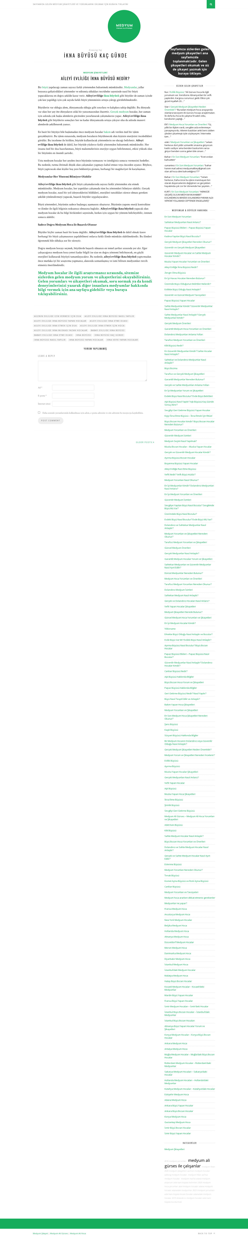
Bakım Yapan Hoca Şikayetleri (179, 704)
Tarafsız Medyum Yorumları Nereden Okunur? (188, 584)
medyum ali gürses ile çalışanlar (187, 1163)
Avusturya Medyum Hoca (177, 914)
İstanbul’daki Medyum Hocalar (180, 970)
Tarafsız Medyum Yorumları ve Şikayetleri (185, 542)
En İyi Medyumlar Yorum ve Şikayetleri (183, 390)
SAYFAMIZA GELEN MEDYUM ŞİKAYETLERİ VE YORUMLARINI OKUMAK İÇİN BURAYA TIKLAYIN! (80, 4)
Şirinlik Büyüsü (171, 805)
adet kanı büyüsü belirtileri (185, 1182)
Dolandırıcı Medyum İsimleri (178, 589)
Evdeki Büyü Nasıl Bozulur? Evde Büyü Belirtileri (188, 396)
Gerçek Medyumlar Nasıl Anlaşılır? (181, 553)
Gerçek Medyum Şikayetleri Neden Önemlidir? (187, 749)
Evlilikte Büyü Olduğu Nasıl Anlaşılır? (182, 289)
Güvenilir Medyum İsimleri (177, 435)
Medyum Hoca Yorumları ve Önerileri (188, 124)
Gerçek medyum (119, 112)
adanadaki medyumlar (182, 1190)
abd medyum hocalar (188, 1186)
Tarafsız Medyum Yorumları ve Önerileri (184, 339)
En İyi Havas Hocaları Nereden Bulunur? (184, 278)
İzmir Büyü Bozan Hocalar (177, 1127)
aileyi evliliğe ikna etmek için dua (55, 325)
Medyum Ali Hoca (78, 1233)
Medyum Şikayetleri (95, 72)
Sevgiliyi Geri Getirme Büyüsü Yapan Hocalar (187, 410)
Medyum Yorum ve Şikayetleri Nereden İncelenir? (189, 755)
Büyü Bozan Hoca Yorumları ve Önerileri (184, 841)
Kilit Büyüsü (170, 830)
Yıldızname (170, 628)
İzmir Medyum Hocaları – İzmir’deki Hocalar (186, 1006)
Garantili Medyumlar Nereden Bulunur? (184, 379)
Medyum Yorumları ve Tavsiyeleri (181, 892)
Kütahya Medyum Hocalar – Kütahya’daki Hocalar (189, 1088)
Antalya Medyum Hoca (175, 1048)
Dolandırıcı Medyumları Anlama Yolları (183, 334)
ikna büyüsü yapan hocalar (86, 340)
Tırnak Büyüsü (171, 875)
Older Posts (144, 442)
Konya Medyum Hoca (175, 1116)
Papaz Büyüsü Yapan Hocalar (179, 300)
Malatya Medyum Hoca (176, 975)
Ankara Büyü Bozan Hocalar (178, 1111)
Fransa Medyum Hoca (175, 908)
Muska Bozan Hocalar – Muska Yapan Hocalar (188, 446)
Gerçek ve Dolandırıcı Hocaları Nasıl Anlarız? (186, 600)
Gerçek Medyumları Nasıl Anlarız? (181, 777)
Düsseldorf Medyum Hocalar (179, 942)
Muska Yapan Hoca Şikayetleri (179, 794)
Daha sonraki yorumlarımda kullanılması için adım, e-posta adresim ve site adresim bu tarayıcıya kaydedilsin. (93, 412)
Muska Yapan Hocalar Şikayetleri (181, 771)
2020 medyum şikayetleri (175, 1171)
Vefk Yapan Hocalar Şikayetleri (180, 606)
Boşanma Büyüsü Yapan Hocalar (181, 463)
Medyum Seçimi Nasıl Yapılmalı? (180, 441)
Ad (40, 387)
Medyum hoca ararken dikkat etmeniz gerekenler (189, 897)
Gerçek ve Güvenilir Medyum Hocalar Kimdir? (187, 452)
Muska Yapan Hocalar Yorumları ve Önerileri (187, 261)
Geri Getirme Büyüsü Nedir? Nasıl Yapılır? (185, 693)
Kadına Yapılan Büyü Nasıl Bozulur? (182, 236)
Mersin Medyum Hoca (175, 947)
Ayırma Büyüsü (172, 766)
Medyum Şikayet (40, 1233)
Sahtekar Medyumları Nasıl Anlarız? (182, 222)
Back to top (205, 1233)
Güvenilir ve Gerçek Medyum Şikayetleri (184, 247)
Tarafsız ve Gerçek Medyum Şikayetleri (184, 373)
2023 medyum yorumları (204, 1190)
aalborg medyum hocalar (175, 1175)
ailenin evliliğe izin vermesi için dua (57, 316)
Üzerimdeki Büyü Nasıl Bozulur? (180, 513)
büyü (45, 87)
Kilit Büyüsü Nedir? (173, 345)
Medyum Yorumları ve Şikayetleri (187, 142)
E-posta (42, 395)
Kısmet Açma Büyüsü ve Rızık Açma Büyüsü (186, 881)
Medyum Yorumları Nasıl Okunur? (181, 480)
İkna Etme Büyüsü (173, 799)
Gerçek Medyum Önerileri (177, 323)
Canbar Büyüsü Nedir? (175, 671)
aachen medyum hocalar (198, 1171)
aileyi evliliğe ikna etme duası (109, 321)
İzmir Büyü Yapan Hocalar (177, 1133)
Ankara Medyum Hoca (175, 1043)
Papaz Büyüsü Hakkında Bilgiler (180, 687)
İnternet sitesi (44, 403)
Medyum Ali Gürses (59, 1233)
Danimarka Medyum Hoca (177, 953)
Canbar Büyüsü (172, 886)
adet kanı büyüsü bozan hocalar (178, 1194)
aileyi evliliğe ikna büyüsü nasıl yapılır (109, 316)
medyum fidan (194, 1175)
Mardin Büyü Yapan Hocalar (178, 995)
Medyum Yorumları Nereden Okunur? (183, 869)
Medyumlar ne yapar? (175, 903)
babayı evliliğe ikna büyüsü (108, 330)
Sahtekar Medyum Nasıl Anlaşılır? (181, 595)
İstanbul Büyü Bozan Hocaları (179, 1020)
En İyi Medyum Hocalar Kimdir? (180, 623)
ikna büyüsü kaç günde (109, 335)
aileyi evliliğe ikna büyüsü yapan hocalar (60, 321)
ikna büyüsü (111, 96)
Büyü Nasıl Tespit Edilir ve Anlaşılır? (182, 698)
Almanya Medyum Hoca (176, 936)
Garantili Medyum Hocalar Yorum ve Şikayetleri (188, 558)
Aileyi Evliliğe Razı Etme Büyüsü (180, 468)
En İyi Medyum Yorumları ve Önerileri (183, 494)
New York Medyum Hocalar (178, 919)
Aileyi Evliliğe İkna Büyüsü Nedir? (95, 78)
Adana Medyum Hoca (175, 1099)
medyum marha (188, 1178)
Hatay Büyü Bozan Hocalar (178, 981)
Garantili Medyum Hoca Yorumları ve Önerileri (187, 328)
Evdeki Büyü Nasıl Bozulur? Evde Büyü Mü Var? (188, 519)
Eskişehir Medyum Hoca (176, 1094)
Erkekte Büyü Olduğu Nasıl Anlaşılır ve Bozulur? (188, 634)
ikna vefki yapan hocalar (122, 340)
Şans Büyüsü (171, 724)
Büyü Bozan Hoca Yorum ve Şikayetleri (184, 682)
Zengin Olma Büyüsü (175, 272)
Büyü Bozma (170, 368)
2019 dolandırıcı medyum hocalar (187, 1198)
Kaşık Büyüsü (171, 729)
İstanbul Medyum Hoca (176, 964)
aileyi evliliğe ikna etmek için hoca (102, 325)
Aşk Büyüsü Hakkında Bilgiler (179, 676)
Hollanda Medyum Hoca (176, 931)
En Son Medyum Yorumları (186, 156)
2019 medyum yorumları (175, 1161)
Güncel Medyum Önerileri (177, 547)
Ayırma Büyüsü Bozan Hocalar (179, 457)
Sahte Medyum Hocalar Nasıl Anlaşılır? (183, 836)
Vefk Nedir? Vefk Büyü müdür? (180, 474)
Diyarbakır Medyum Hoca (177, 958)
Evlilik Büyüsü (177, 92)
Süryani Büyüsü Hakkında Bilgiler (181, 735)
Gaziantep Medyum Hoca (177, 1122)
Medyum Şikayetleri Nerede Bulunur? (183, 612)
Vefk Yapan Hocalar (174, 782)
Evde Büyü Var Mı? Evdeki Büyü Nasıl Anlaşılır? (187, 639)
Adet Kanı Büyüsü (173, 824)
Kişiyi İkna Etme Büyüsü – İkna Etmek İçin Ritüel (188, 415)
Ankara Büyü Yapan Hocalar (178, 1105)
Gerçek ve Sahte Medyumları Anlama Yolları (186, 384)
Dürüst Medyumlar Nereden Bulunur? (183, 573)
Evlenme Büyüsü (173, 864)
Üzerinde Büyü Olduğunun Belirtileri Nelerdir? (187, 283)
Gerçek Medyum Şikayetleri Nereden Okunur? (187, 241)
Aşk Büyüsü (170, 788)
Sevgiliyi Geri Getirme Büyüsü (179, 810)
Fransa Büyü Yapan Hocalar (178, 1000)
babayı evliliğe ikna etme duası (53, 335)
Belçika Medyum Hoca (175, 925)
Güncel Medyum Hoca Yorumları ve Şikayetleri (187, 617)
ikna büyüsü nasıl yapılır (50, 340)
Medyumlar (130, 87)
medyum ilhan (208, 1167)
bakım (107, 132)
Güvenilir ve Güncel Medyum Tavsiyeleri (185, 294)
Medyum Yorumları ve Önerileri (180, 429)
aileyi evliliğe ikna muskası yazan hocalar (60, 330)
